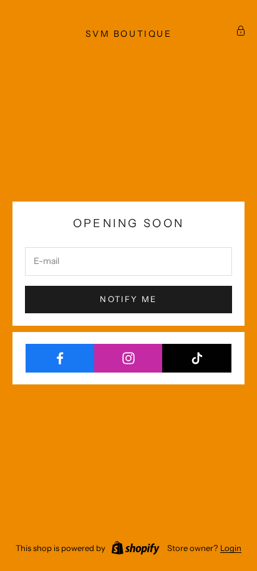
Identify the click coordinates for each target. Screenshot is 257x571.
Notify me (128, 299)
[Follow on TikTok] (197, 358)
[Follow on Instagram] (129, 358)
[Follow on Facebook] (60, 358)
